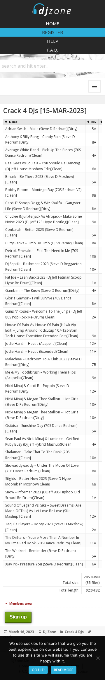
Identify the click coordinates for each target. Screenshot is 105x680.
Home (52, 23)
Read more (63, 669)
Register (52, 32)
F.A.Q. (52, 50)
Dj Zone (49, 631)
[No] (98, 658)
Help (52, 41)
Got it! (38, 669)
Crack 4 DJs (74, 631)
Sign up (18, 616)
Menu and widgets (95, 92)
